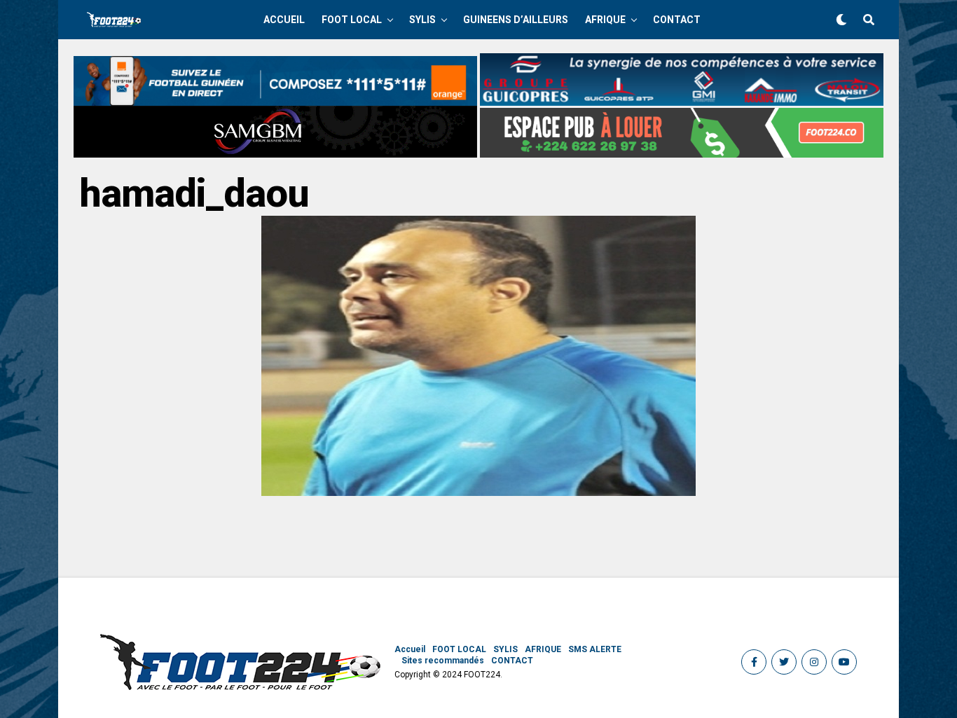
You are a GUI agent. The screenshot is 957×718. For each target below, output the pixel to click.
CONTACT (677, 19)
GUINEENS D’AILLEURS (515, 19)
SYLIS (422, 19)
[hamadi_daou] (478, 492)
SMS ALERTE (594, 649)
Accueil (284, 19)
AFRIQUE (605, 19)
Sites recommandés (442, 660)
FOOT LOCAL (352, 19)
